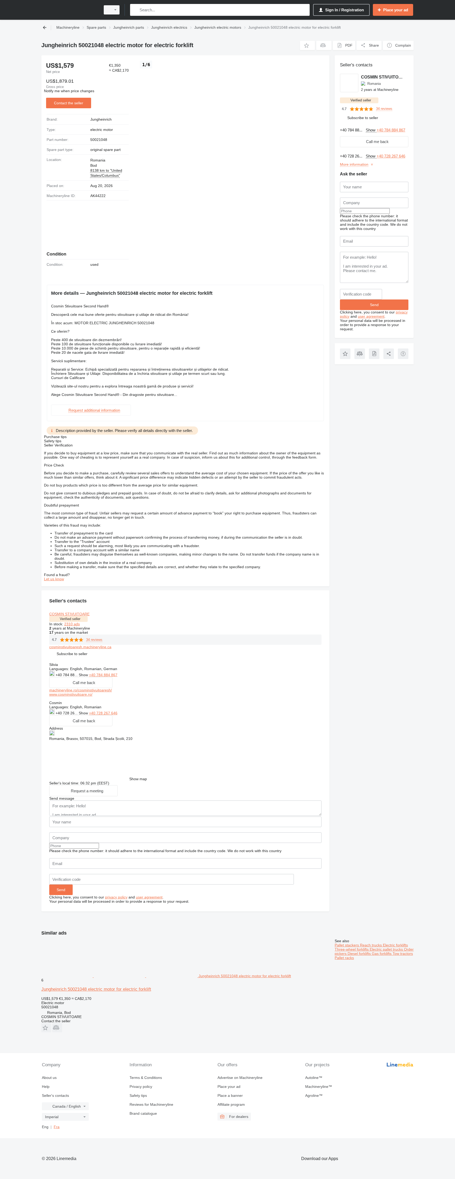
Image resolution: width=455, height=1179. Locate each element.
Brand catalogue (143, 1113)
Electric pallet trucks (387, 949)
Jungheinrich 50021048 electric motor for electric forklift (96, 989)
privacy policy (116, 897)
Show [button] (84, 675)
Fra (57, 1127)
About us (49, 1077)
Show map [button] (138, 779)
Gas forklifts (382, 953)
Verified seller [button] (70, 619)
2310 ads (72, 624)
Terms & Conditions (146, 1077)
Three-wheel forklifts (352, 949)
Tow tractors (403, 953)
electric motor (101, 129)
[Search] (135, 10)
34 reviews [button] (94, 640)
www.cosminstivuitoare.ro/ (70, 694)
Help (46, 1086)
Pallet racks (344, 958)
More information (354, 164)
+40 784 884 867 (103, 675)
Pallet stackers (347, 945)
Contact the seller (68, 103)
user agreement (149, 897)
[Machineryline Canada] (69, 9)
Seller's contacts (55, 1095)
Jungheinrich (101, 119)
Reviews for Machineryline (151, 1104)
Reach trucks (371, 945)
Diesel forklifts (360, 953)
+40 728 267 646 (103, 713)
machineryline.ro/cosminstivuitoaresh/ (80, 690)
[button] (307, 45)
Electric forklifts (395, 945)
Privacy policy (141, 1086)
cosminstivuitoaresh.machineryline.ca (80, 647)
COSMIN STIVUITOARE (69, 614)
